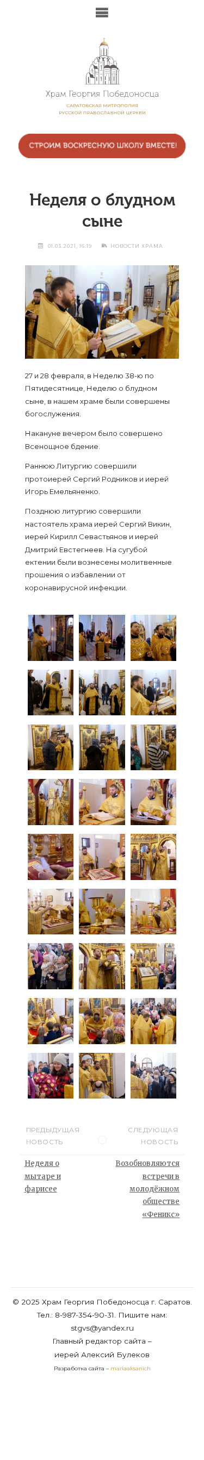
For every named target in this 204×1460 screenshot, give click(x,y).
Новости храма (136, 246)
